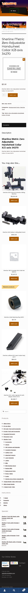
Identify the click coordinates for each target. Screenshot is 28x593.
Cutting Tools (8, 452)
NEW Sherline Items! (10, 466)
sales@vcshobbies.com (8, 573)
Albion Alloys (7, 423)
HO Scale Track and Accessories (12, 429)
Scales (7, 476)
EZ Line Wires (7, 426)
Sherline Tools (7, 439)
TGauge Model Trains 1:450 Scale (12, 481)
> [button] (24, 24)
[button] (24, 59)
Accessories (8, 442)
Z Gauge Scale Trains (9, 487)
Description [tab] (6, 125)
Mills (6, 463)
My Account (4, 590)
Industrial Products (10, 455)
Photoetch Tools (8, 436)
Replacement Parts (14, 107)
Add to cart (13, 95)
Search (14, 590)
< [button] (4, 24)
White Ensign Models (9, 484)
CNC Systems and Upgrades (12, 447)
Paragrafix (6, 500)
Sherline (5, 503)
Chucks (7, 444)
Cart (22, 589)
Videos (5, 505)
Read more (14, 278)
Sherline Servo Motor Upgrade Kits (14, 479)
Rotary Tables (9, 473)
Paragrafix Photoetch (9, 434)
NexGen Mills (8, 468)
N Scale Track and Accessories (12, 431)
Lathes (7, 460)
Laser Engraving (9, 458)
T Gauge (5, 498)
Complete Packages (10, 450)
